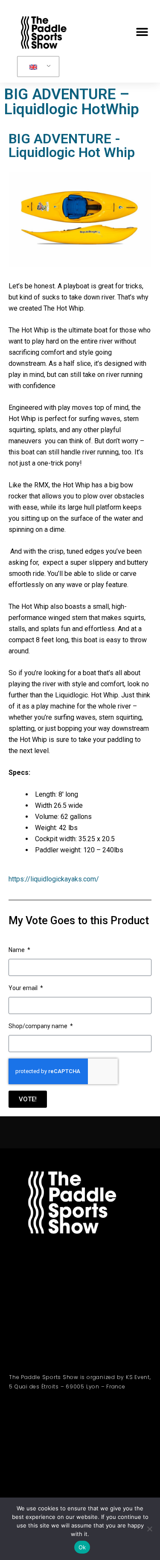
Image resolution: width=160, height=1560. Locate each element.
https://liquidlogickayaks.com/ (54, 879)
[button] (141, 32)
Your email (24, 988)
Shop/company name (39, 1026)
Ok (82, 1547)
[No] (149, 1528)
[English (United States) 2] (36, 66)
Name (17, 949)
